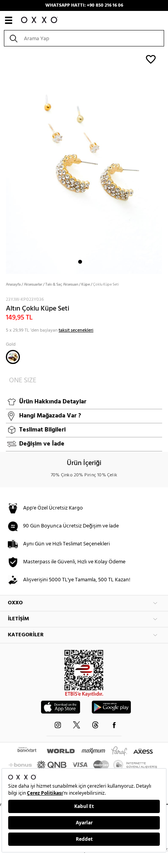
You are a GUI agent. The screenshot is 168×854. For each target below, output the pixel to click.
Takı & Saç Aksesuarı (61, 284)
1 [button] (80, 262)
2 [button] (87, 262)
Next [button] (4, 161)
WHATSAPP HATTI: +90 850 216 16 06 (84, 5)
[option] (84, 161)
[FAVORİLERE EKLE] (151, 59)
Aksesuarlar (33, 284)
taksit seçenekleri (76, 330)
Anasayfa (13, 284)
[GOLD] (13, 357)
